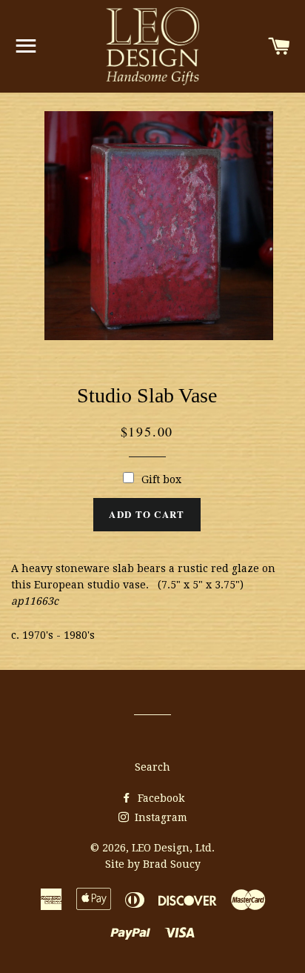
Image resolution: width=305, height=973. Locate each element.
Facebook (159, 798)
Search (152, 767)
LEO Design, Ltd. (173, 848)
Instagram (159, 817)
